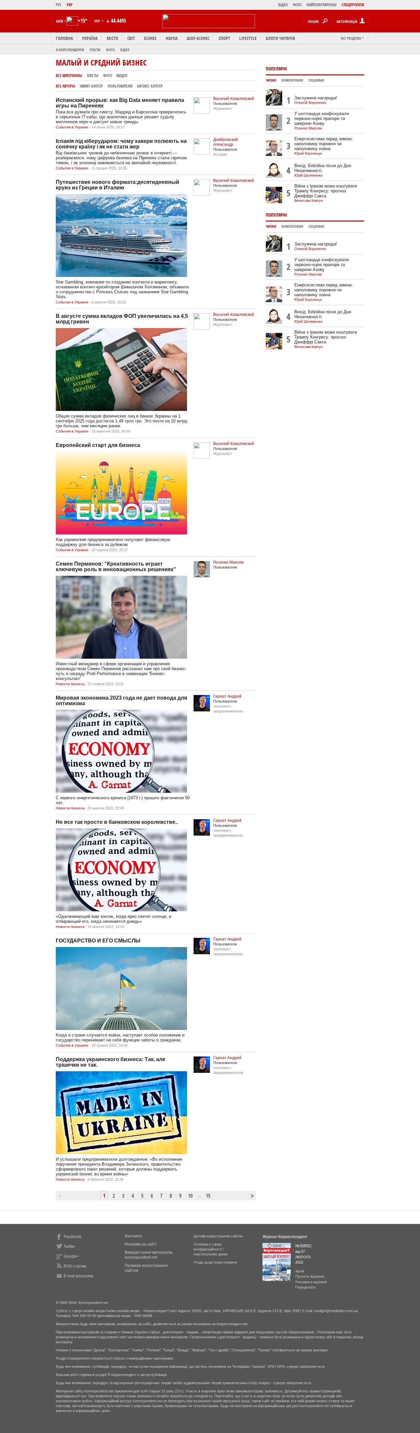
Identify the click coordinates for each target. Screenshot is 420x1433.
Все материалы (69, 75)
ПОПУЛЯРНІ (276, 69)
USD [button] (97, 20)
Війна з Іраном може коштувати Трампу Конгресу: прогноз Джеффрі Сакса (325, 191)
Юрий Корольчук (308, 153)
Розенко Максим (228, 562)
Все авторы (65, 86)
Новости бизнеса (70, 684)
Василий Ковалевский (233, 98)
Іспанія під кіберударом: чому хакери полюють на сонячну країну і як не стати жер (121, 143)
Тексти (95, 49)
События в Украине (72, 127)
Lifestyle (248, 38)
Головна (64, 38)
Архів (299, 1271)
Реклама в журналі (310, 1282)
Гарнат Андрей (227, 696)
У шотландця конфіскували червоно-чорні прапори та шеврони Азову (321, 118)
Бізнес (150, 38)
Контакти (133, 1236)
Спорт (224, 38)
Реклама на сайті (141, 1244)
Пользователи (120, 86)
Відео (125, 49)
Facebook (72, 1236)
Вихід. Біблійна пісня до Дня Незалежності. (322, 168)
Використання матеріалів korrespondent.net (148, 1255)
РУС (59, 5)
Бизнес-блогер (150, 86)
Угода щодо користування (215, 1262)
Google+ (71, 1256)
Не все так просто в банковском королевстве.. (117, 822)
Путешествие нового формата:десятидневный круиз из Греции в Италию (117, 184)
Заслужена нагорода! (315, 97)
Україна (89, 38)
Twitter (69, 1246)
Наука (172, 38)
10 (190, 1195)
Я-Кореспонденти (70, 49)
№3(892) (303, 1246)
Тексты (92, 75)
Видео (121, 75)
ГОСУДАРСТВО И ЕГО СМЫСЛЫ (98, 940)
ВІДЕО (283, 5)
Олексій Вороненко (310, 103)
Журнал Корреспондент (284, 1236)
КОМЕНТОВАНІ (292, 80)
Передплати (305, 1287)
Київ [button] (59, 21)
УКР (70, 5)
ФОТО (297, 5)
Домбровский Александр (225, 142)
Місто (112, 38)
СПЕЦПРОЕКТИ (353, 5)
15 (208, 1195)
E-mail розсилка (78, 1276)
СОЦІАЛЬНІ (316, 80)
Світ (131, 38)
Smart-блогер (91, 86)
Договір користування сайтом (218, 1236)
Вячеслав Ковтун (308, 201)
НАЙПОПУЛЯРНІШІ (321, 5)
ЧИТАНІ (271, 80)
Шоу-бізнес (198, 38)
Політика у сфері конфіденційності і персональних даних (211, 1249)
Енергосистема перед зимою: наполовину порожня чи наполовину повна (323, 143)
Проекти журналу (309, 1276)
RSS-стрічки (75, 1266)
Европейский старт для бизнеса (98, 445)
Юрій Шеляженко (308, 175)
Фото (110, 49)
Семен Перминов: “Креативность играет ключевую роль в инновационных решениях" (116, 566)
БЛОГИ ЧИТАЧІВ (280, 38)
